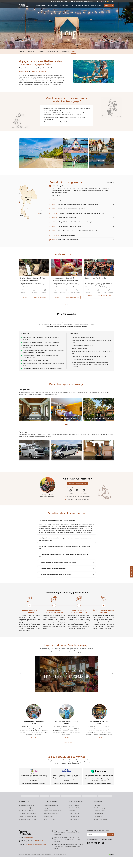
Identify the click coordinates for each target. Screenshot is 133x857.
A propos (97, 805)
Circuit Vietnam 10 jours (26, 805)
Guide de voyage (52, 5)
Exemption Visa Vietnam (51, 813)
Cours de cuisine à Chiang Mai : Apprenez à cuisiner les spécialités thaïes (32, 279)
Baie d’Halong (44, 796)
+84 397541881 (39, 841)
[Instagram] (92, 843)
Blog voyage (98, 816)
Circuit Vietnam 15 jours (26, 810)
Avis (73, 51)
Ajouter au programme (40, 297)
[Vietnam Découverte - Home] (24, 5)
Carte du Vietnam (49, 819)
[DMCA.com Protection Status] (111, 854)
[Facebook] (88, 843)
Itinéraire (31, 51)
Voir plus (33, 737)
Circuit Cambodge (74, 808)
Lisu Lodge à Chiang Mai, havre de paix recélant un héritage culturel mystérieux (98, 279)
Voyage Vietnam (49, 808)
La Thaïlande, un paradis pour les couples (99, 164)
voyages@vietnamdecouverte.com (83, 1)
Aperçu (22, 51)
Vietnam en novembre (51, 822)
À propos (98, 5)
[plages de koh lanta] (41, 153)
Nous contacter (109, 5)
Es (108, 1)
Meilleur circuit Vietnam (89, 796)
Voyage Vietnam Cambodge (27, 816)
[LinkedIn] (103, 843)
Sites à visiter (64, 5)
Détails (25, 297)
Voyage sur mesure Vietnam (53, 810)
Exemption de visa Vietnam (106, 796)
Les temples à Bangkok (101, 145)
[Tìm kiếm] (97, 1)
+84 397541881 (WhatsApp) (60, 1)
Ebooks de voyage (99, 808)
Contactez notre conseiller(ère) (77, 483)
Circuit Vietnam (39, 5)
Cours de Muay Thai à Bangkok (64, 278)
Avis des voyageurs (66, 742)
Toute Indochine (74, 819)
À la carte (41, 51)
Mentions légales (99, 810)
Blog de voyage (89, 5)
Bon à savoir (65, 51)
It (113, 1)
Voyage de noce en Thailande (75, 160)
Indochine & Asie (76, 5)
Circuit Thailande (74, 813)
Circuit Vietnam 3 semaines (27, 813)
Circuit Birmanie (74, 816)
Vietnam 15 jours (49, 816)
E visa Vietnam (55, 796)
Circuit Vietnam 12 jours (26, 808)
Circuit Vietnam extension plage (71, 796)
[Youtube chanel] (95, 843)
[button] (66, 424)
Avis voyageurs (98, 813)
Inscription (110, 834)
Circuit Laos (72, 810)
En (103, 1)
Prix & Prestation (52, 51)
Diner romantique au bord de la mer (75, 145)
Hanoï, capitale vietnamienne (30, 796)
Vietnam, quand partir (51, 805)
